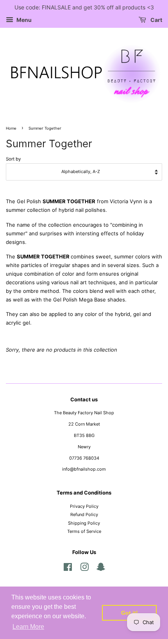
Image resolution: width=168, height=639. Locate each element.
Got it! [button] (129, 613)
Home (11, 128)
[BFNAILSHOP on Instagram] (84, 569)
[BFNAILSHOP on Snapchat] (101, 569)
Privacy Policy (84, 506)
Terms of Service (84, 531)
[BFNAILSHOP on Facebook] (67, 569)
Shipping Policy (84, 523)
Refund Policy (84, 514)
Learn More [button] (28, 626)
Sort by (13, 159)
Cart (155, 19)
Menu (23, 19)
